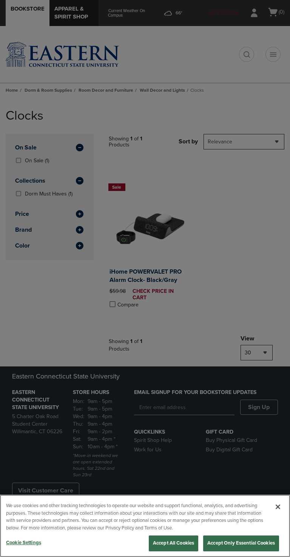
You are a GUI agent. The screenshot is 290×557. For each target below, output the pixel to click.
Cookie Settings (23, 543)
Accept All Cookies (173, 543)
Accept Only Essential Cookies (241, 543)
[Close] (278, 507)
